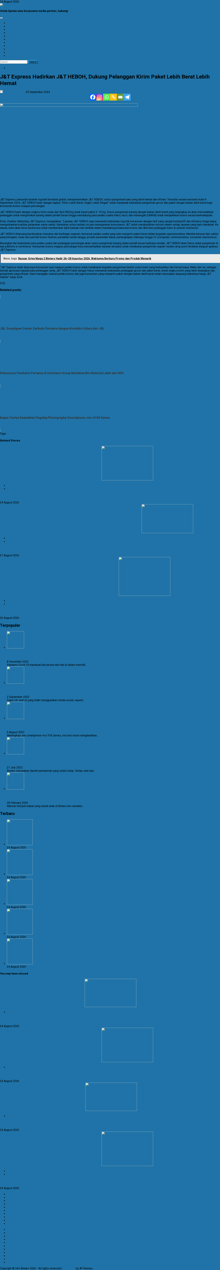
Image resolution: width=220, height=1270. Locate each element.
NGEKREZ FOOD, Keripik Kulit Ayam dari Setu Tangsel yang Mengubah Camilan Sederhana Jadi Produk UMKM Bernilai (70, 532)
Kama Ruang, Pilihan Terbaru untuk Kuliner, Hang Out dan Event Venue (39, 760)
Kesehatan (13, 1207)
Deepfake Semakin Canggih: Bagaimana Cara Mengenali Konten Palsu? (42, 1110)
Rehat (10, 1220)
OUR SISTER (14, 55)
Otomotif (12, 1213)
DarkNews (69, 1268)
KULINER (12, 26)
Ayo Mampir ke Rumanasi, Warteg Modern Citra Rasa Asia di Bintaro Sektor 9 (41, 654)
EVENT (11, 36)
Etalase (11, 68)
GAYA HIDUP (14, 46)
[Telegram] (127, 97)
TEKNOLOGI (14, 32)
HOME (11, 23)
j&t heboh (27, 433)
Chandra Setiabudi (14, 92)
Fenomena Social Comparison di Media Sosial (28, 690)
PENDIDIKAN (15, 42)
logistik (37, 433)
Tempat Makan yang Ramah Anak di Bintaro (26, 796)
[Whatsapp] (106, 97)
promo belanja (51, 433)
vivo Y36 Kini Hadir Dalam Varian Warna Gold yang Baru (31, 725)
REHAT (11, 52)
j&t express (14, 433)
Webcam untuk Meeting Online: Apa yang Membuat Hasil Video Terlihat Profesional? (50, 479)
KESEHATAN (14, 39)
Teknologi (13, 488)
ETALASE (12, 49)
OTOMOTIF (13, 29)
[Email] (120, 97)
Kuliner (11, 541)
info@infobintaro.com (83, 11)
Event (10, 1197)
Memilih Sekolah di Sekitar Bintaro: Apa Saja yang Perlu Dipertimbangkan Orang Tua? (50, 1061)
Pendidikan (13, 1067)
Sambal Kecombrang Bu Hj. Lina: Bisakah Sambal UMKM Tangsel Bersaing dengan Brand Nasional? (59, 594)
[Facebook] (92, 97)
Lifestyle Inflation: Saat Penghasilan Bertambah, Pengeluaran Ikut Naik (42, 1006)
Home (10, 1204)
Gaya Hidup (13, 1012)
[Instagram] (99, 97)
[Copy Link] (113, 97)
